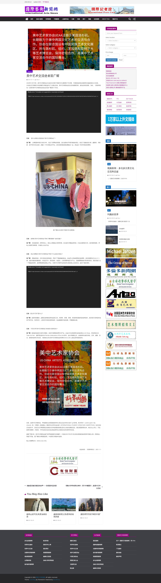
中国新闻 (56, 19)
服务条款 (118, 552)
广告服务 (118, 548)
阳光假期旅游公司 (111, 73)
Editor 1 (38, 79)
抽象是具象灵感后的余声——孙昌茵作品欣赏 (42, 486)
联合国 (72, 568)
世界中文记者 (28, 548)
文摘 (73, 19)
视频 (89, 19)
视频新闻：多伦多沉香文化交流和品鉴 (120, 170)
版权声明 (118, 556)
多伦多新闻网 (28, 541)
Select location (110, 37)
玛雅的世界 (113, 214)
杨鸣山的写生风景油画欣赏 (36, 515)
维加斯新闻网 (28, 556)
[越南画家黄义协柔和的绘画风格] (64, 500)
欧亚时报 (45, 541)
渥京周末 (45, 548)
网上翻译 (109, 106)
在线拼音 (128, 110)
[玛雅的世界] (121, 198)
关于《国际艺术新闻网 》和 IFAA (125, 541)
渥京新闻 (95, 541)
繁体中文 (115, 19)
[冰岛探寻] (112, 230)
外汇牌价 (119, 106)
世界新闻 (48, 19)
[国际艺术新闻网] (27, 19)
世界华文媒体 (28, 544)
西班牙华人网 (47, 544)
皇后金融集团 (110, 76)
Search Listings (111, 60)
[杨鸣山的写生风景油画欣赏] (37, 500)
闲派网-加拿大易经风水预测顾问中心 (117, 85)
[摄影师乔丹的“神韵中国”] (91, 500)
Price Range (109, 52)
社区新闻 (96, 19)
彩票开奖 (128, 106)
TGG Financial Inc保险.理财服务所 (116, 83)
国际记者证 (73, 541)
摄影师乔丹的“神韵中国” (90, 514)
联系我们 (118, 544)
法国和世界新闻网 (30, 552)
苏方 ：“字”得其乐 (43, 2)
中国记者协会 (74, 556)
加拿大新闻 (39, 19)
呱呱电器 (108, 71)
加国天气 (109, 99)
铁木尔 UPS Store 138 (112, 78)
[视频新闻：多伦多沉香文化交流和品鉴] (121, 152)
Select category (110, 45)
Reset (121, 60)
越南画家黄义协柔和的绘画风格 (63, 515)
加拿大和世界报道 (48, 560)
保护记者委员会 (74, 552)
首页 (32, 19)
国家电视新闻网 (97, 544)
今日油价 (119, 102)
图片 (84, 19)
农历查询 (119, 110)
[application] (63, 112)
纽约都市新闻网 (29, 564)
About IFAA (106, 19)
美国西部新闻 (47, 552)
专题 (78, 19)
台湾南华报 (28, 560)
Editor (118, 175)
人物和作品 (65, 19)
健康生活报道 (47, 556)
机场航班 (109, 102)
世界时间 (128, 102)
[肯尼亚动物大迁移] (112, 240)
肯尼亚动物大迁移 (124, 239)
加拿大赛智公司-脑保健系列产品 (115, 87)
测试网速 (109, 110)
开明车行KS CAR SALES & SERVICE (116, 80)
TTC (117, 99)
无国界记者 (73, 564)
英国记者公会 (74, 560)
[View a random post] (134, 19)
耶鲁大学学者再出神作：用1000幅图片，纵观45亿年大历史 (83, 487)
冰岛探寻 (121, 229)
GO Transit (129, 99)
